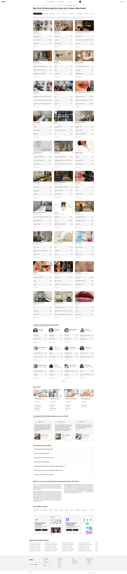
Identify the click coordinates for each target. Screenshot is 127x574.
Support (59, 565)
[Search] (80, 1)
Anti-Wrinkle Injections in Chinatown (83, 549)
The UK (50, 5)
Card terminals (60, 563)
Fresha (37, 484)
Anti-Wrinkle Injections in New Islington (68, 544)
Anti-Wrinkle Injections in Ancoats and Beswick (51, 549)
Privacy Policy (74, 560)
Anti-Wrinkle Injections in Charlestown (35, 542)
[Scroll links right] (97, 547)
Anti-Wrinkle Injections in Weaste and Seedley (85, 544)
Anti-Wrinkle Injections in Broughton (35, 547)
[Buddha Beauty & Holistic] (56, 400)
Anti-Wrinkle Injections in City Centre (84, 547)
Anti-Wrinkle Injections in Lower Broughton (51, 544)
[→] (93, 400)
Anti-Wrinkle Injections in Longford (67, 547)
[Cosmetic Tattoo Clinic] (40, 400)
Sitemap (45, 565)
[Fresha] (3, 1)
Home (34, 5)
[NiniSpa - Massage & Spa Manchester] (71, 400)
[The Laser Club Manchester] (87, 400)
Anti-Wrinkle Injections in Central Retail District (85, 550)
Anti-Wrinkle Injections (44, 5)
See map (65, 10)
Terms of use (74, 563)
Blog (44, 563)
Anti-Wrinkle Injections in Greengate (83, 542)
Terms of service (74, 562)
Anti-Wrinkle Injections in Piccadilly (67, 550)
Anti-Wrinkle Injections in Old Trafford (35, 549)
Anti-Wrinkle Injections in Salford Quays (68, 542)
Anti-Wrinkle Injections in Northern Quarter (68, 549)
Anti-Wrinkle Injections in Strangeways (50, 547)
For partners (60, 560)
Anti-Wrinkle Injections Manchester (59, 5)
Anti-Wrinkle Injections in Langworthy (35, 544)
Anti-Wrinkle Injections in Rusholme (34, 550)
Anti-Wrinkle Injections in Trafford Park (50, 550)
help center (83, 491)
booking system (72, 489)
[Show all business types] (93, 510)
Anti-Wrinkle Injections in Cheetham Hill (50, 542)
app (41, 501)
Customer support (46, 562)
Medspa (37, 5)
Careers (45, 560)
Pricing (59, 562)
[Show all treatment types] (93, 14)
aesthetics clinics (36, 485)
